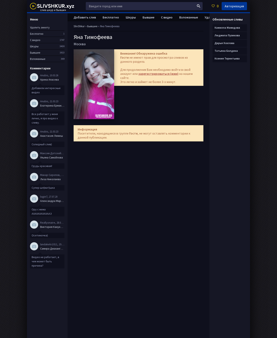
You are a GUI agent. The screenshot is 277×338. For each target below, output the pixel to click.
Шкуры (131, 17)
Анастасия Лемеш (51, 136)
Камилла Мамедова (227, 27)
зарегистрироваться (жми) (158, 74)
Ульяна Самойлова (51, 157)
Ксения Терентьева (227, 58)
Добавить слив (85, 17)
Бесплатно (111, 17)
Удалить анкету (40, 27)
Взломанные (188, 17)
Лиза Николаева (50, 179)
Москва (80, 44)
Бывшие (148, 17)
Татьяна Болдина (226, 51)
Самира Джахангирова (52, 248)
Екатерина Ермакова (52, 105)
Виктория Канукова (52, 227)
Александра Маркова (52, 201)
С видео (167, 17)
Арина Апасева (49, 79)
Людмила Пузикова (227, 35)
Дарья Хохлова (224, 43)
